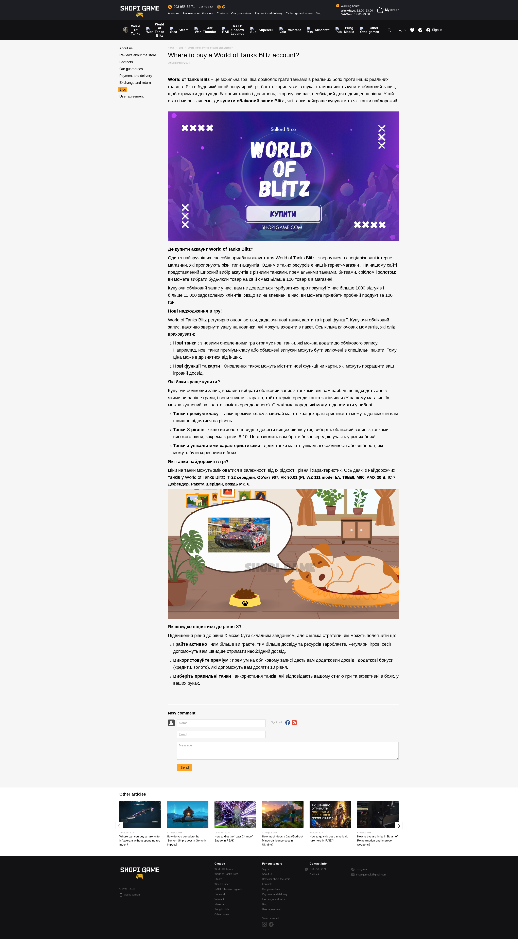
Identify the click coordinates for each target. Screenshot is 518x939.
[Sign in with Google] (294, 722)
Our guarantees (241, 13)
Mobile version (131, 894)
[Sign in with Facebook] (287, 722)
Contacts (222, 13)
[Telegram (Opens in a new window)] (223, 6)
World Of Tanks (135, 29)
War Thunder (209, 29)
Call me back (206, 6)
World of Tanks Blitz (159, 30)
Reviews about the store (198, 13)
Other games (374, 29)
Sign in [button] (266, 869)
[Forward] (398, 825)
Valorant (294, 30)
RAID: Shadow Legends (237, 29)
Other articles (132, 794)
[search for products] (389, 30)
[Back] (119, 825)
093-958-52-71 (184, 6)
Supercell (266, 30)
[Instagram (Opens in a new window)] (219, 6)
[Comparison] (420, 30)
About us (173, 13)
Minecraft (322, 30)
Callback (314, 874)
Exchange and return (299, 13)
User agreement (131, 96)
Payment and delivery (268, 13)
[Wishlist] (412, 30)
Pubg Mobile (349, 29)
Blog (319, 13)
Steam (183, 30)
